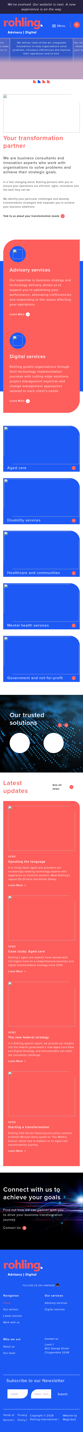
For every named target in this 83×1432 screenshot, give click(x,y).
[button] (34, 81)
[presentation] (60, 725)
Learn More (17, 314)
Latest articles (12, 1316)
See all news (57, 787)
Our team (9, 1353)
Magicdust (69, 1419)
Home (7, 1303)
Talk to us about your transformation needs (31, 216)
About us (9, 1347)
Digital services (55, 1309)
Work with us (11, 1322)
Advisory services (56, 1303)
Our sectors (10, 1309)
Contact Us (12, 1227)
